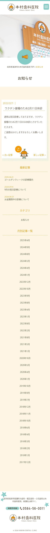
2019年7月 (25, 400)
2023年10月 (25, 289)
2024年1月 (25, 275)
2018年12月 (25, 407)
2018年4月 (25, 435)
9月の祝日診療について (15, 190)
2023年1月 (25, 317)
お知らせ (25, 220)
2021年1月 (25, 351)
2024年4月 (25, 268)
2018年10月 (25, 421)
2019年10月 (25, 386)
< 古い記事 (7, 155)
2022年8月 (25, 324)
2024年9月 (25, 247)
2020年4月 (25, 372)
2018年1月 (25, 456)
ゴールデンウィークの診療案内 (18, 180)
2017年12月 (25, 462)
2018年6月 (25, 428)
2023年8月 (25, 303)
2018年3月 (25, 442)
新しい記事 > (40, 155)
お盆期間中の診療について (16, 200)
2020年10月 (25, 358)
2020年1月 (25, 379)
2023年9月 (25, 296)
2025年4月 (25, 241)
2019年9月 (25, 393)
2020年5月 (25, 365)
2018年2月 (25, 449)
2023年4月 (25, 310)
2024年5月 (25, 261)
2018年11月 (25, 414)
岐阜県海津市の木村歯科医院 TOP (20, 67)
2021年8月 (25, 338)
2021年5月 (25, 344)
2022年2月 (25, 331)
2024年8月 (25, 254)
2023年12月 (25, 282)
